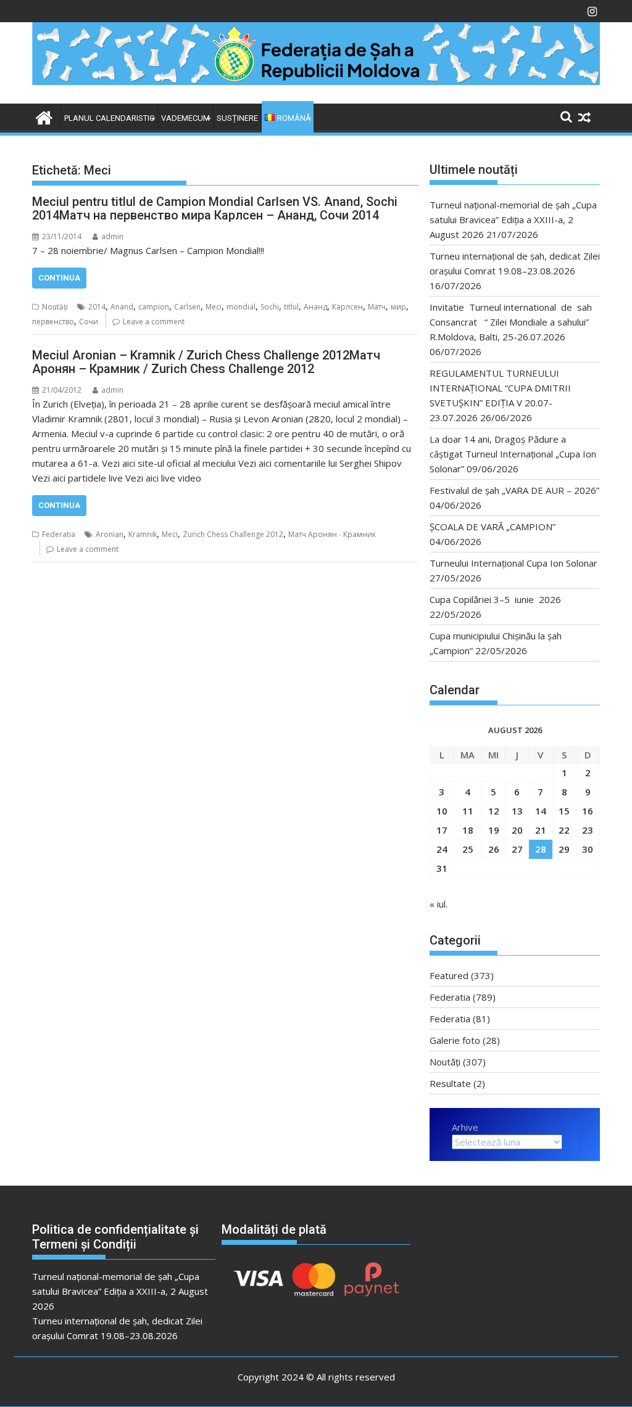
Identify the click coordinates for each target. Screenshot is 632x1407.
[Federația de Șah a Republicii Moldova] (316, 81)
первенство (53, 321)
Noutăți (55, 307)
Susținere (237, 118)
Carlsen (187, 307)
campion (153, 307)
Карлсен (347, 307)
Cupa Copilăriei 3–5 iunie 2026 (495, 599)
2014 (97, 307)
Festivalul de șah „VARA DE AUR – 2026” (514, 490)
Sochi (269, 307)
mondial (241, 307)
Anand (121, 307)
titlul (291, 307)
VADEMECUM (185, 118)
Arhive (465, 1127)
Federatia (58, 534)
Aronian (109, 534)
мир (398, 307)
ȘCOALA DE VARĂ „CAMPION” (495, 526)
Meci (214, 307)
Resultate (450, 1083)
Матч (377, 307)
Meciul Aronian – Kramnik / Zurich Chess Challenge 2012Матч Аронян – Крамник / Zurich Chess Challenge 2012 (206, 362)
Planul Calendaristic (109, 118)
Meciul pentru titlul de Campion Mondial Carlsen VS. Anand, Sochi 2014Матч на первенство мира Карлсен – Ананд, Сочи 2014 (214, 208)
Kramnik (142, 534)
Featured (449, 975)
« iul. (438, 904)
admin (112, 236)
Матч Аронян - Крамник (332, 534)
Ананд (315, 307)
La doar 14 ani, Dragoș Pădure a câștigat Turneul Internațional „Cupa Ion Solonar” (513, 454)
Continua (59, 277)
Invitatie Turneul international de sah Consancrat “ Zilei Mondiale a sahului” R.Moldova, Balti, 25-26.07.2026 (514, 322)
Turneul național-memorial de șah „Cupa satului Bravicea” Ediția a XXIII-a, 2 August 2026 (513, 219)
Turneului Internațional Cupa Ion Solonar (513, 563)
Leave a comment (154, 321)
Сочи (88, 321)
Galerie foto (455, 1040)
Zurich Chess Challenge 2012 (233, 534)
